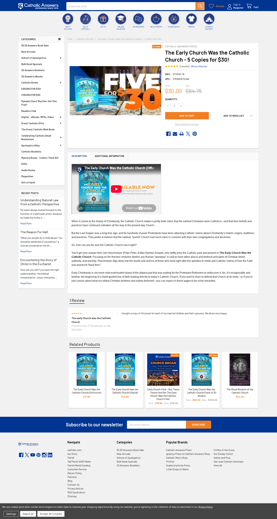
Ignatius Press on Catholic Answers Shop (188, 453)
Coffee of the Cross (224, 449)
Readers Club (28, 110)
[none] (115, 91)
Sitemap (72, 496)
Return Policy (74, 473)
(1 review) (184, 66)
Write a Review (199, 66)
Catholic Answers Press (179, 449)
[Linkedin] (50, 455)
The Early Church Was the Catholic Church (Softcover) (86, 391)
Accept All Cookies (51, 514)
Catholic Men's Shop (177, 457)
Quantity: (171, 99)
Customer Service (77, 469)
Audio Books (28, 170)
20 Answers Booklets (33, 70)
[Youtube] (33, 455)
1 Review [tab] (76, 300)
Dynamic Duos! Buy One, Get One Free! (39, 103)
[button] (234, 115)
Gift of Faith (28, 182)
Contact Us (73, 484)
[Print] (181, 134)
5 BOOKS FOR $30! (31, 88)
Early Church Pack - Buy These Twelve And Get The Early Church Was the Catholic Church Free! (163, 394)
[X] (188, 134)
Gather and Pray (222, 457)
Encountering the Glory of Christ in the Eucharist (38, 262)
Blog (69, 480)
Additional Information (109, 156)
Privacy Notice (75, 488)
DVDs (24, 163)
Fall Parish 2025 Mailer (79, 461)
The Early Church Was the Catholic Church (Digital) (125, 391)
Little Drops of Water (177, 469)
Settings (11, 514)
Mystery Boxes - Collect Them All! (40, 157)
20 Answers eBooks (32, 76)
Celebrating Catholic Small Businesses (36, 137)
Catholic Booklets (31, 151)
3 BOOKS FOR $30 (30, 94)
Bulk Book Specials (31, 64)
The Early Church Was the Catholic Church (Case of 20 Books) (201, 392)
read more (26, 223)
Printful (170, 461)
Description (79, 156)
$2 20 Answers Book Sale (35, 45)
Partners (72, 476)
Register (238, 7)
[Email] (175, 134)
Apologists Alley (30, 145)
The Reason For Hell (34, 232)
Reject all (28, 514)
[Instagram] (44, 455)
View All (218, 465)
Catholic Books (29, 82)
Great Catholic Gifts (32, 123)
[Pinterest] (194, 134)
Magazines (27, 176)
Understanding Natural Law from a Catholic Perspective (39, 202)
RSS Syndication (76, 492)
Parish (70, 457)
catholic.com (74, 449)
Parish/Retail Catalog (78, 465)
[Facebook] (168, 134)
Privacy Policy (205, 506)
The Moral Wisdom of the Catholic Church (240, 391)
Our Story (72, 453)
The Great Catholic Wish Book (38, 129)
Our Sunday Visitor (223, 453)
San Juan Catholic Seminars (228, 461)
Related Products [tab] (84, 344)
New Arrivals (28, 51)
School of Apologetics (33, 57)
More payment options (187, 124)
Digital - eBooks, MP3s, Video (37, 117)
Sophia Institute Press (178, 465)
